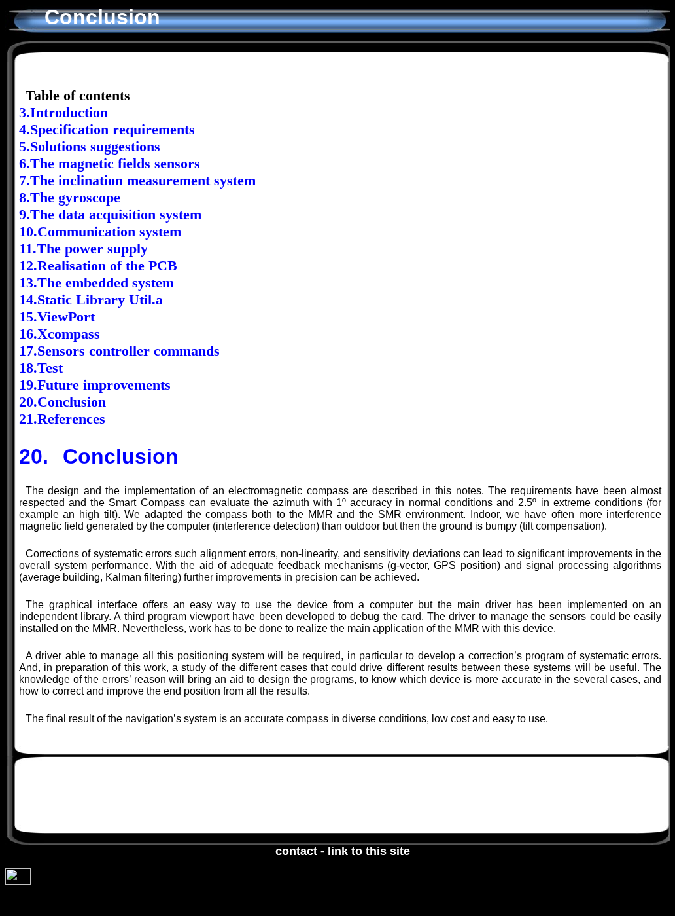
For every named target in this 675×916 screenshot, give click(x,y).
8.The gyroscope (69, 197)
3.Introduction (63, 112)
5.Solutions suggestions (89, 146)
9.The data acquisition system (110, 214)
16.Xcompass (59, 333)
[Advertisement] (310, 795)
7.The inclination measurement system (137, 180)
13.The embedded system (96, 282)
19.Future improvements (95, 384)
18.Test (41, 367)
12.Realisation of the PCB (98, 265)
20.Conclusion (62, 402)
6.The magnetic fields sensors (109, 163)
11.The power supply (83, 248)
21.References (62, 419)
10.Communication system (100, 231)
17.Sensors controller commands (119, 350)
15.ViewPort (57, 316)
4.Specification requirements (107, 129)
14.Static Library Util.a (91, 299)
